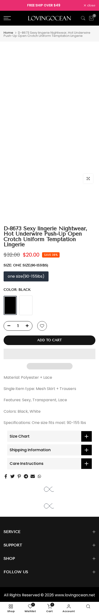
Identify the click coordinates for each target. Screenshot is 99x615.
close (90, 5)
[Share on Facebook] (6, 476)
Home (8, 32)
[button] (49, 354)
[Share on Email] (33, 476)
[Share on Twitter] (12, 476)
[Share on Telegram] (26, 476)
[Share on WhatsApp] (39, 476)
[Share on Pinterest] (19, 476)
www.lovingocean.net (75, 595)
